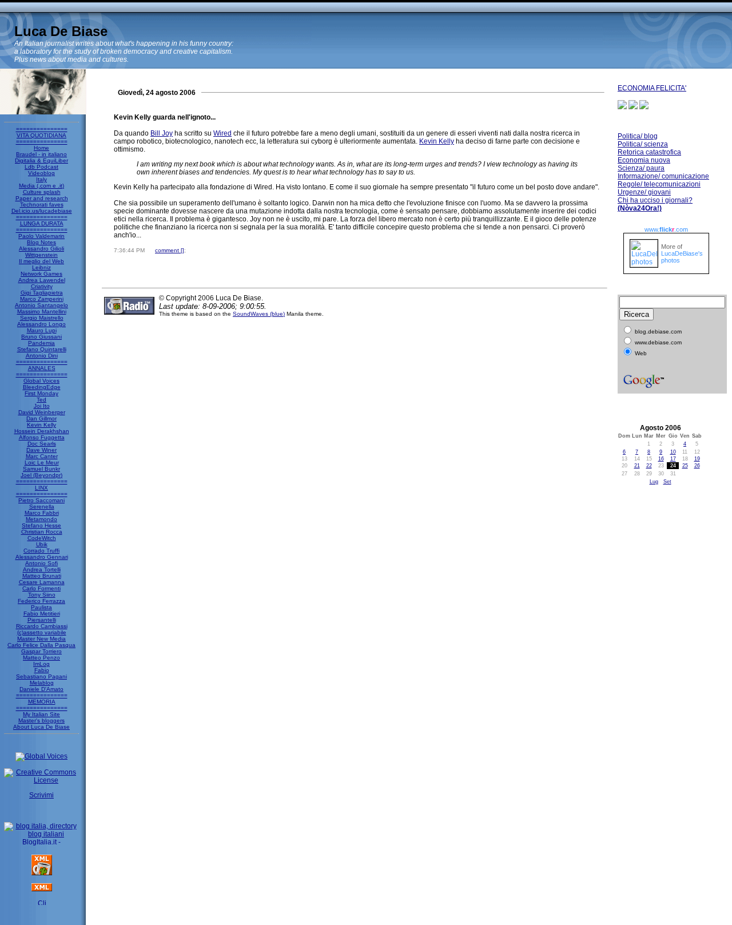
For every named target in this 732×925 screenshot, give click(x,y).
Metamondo (41, 519)
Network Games (41, 274)
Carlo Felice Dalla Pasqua (41, 645)
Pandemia (41, 343)
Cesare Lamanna (42, 582)
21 (637, 466)
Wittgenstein (41, 255)
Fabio (41, 670)
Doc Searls (41, 443)
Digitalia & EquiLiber (41, 160)
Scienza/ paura (641, 168)
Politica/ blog (638, 136)
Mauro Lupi (42, 330)
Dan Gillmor (41, 418)
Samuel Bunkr (41, 469)
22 (649, 466)
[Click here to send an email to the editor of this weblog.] (42, 903)
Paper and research (41, 198)
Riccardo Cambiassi (41, 626)
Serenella (41, 506)
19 (697, 459)
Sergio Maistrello (41, 318)
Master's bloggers (41, 720)
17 (673, 459)
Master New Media (41, 639)
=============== (41, 129)
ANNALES (41, 368)
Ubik (41, 544)
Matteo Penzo (41, 657)
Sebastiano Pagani (41, 676)
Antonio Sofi (41, 563)
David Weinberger (41, 412)
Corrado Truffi (41, 550)
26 (697, 466)
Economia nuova (644, 160)
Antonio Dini (42, 355)
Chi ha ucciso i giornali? (655, 200)
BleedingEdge (42, 387)
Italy (41, 179)
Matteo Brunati (41, 576)
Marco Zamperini (41, 299)
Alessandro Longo (41, 324)
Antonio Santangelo (41, 305)
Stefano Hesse (41, 525)
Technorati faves (41, 204)
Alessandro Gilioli (41, 248)
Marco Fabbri (42, 513)
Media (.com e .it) (41, 185)
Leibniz (41, 267)
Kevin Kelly (41, 425)
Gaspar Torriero (41, 651)
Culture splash (42, 192)
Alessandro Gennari (41, 557)
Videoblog (41, 173)
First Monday (41, 393)
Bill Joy (161, 133)
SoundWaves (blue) (259, 314)
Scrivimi (41, 795)
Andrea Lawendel (41, 280)
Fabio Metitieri (41, 613)
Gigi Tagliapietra (42, 292)
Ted (41, 399)
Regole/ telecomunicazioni (659, 184)
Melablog (42, 683)
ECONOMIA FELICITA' (652, 88)
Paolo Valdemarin (41, 236)
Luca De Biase (61, 31)
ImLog (41, 664)
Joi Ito (42, 406)
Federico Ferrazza (41, 601)
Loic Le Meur (42, 462)
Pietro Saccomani (41, 500)
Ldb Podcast (41, 167)
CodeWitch (41, 538)
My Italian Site (41, 714)
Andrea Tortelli (42, 569)
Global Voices (41, 381)
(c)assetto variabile (41, 632)
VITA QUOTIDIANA (41, 135)
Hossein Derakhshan (41, 431)
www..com (666, 229)
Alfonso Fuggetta (42, 437)
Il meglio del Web (41, 261)
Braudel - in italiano (41, 154)
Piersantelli (41, 620)
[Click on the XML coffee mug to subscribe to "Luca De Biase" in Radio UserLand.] (41, 873)
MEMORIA (41, 701)
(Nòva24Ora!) (640, 208)
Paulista (41, 607)
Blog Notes (41, 242)
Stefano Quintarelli (41, 349)
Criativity (42, 286)
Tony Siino (41, 594)
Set (667, 482)
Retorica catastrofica (649, 152)
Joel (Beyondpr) (41, 475)
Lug (654, 482)
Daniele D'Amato (41, 689)
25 (685, 466)
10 (673, 452)
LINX (41, 488)
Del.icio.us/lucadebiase (41, 211)
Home (41, 148)
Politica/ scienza (643, 144)
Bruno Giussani (41, 337)
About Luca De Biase (41, 727)
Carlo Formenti (41, 588)
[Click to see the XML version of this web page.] (41, 889)
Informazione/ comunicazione (663, 176)
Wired (222, 133)
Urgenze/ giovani (644, 192)
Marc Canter (42, 456)
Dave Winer (41, 450)
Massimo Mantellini (41, 311)
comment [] (169, 250)
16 (661, 459)
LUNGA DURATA (41, 223)
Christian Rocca (41, 532)
